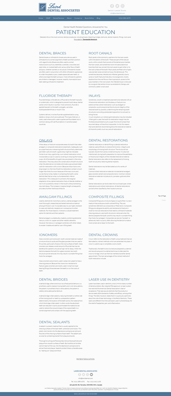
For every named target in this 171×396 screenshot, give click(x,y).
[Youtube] (91, 374)
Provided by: (85, 39)
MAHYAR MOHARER (92, 394)
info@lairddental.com (117, 13)
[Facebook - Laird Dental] (112, 6)
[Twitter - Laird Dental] (117, 6)
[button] (59, 18)
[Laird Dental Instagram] (122, 6)
